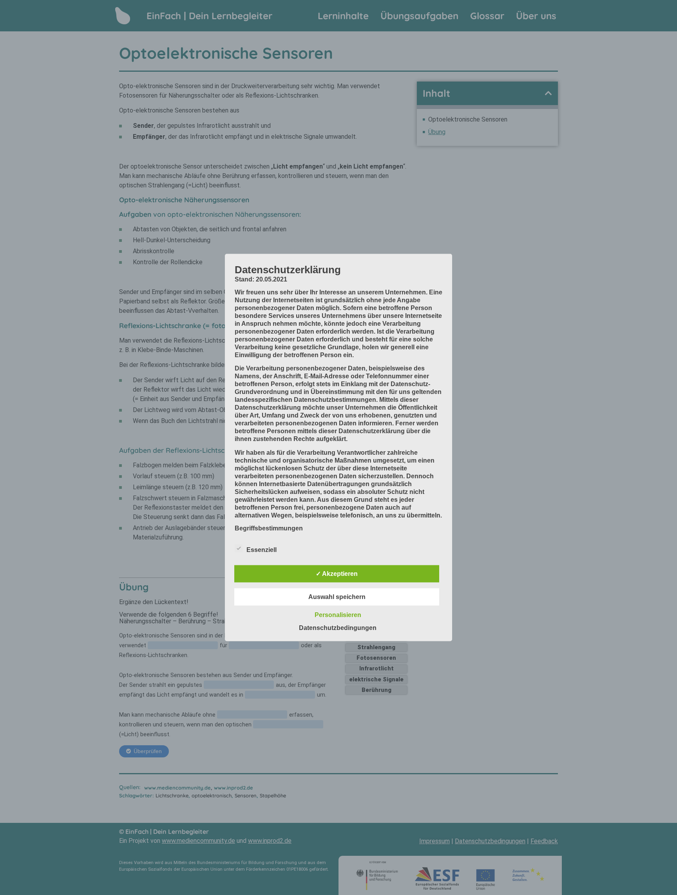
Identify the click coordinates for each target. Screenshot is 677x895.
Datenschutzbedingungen (338, 628)
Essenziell (261, 549)
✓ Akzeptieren (337, 573)
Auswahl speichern (337, 597)
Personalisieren (338, 615)
